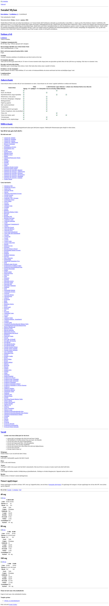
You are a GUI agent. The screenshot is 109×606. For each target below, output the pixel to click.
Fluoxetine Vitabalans (10, 285)
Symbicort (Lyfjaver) (9, 377)
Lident (6, 316)
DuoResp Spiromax (9, 255)
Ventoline (6, 416)
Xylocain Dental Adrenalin (11, 426)
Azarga (6, 209)
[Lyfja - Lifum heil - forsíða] (4, 1)
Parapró (6, 354)
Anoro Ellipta (7, 201)
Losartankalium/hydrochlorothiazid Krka (15, 325)
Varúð (3, 432)
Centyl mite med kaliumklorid (12, 233)
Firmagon (6, 278)
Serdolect (6, 161)
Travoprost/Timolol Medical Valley (13, 399)
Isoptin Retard (8, 151)
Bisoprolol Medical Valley (11, 212)
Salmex (6, 159)
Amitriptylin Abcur (9, 199)
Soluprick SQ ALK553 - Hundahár (13, 176)
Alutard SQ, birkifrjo (9, 138)
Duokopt (6, 253)
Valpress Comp (8, 410)
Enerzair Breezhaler (9, 268)
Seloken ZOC (8, 370)
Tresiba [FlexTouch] (9, 402)
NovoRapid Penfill (9, 345)
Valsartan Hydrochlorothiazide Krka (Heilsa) (16, 413)
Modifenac (7, 334)
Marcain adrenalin (9, 330)
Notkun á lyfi (6, 34)
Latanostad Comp (9, 313)
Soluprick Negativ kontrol (11, 167)
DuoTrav (6, 256)
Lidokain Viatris (8, 318)
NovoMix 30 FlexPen (10, 341)
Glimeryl (6, 298)
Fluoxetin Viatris (8, 282)
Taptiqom (6, 393)
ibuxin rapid (7, 307)
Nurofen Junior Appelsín (10, 348)
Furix (5, 288)
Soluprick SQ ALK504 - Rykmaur (13, 173)
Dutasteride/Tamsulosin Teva (12, 261)
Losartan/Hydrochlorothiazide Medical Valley (16, 324)
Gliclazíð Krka (8, 296)
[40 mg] (3, 498)
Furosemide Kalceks (9, 290)
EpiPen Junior (8, 272)
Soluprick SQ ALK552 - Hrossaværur (14, 174)
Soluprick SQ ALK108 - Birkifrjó (13, 170)
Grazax (6, 150)
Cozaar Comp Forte (9, 242)
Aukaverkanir (7, 80)
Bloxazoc (6, 213)
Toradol (6, 397)
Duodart (6, 252)
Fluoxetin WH (8, 284)
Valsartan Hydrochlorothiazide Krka (14, 411)
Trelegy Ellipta (8, 400)
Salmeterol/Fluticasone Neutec (12, 157)
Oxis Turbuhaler (8, 351)
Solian (5, 165)
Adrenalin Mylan (8, 190)
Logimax (6, 321)
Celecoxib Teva (8, 230)
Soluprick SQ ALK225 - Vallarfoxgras (14, 171)
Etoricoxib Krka (8, 273)
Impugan (6, 308)
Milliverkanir (7, 124)
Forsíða (9, 490)
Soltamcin (6, 374)
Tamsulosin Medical (9, 390)
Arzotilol (6, 207)
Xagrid (6, 417)
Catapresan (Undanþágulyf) (11, 224)
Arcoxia (6, 202)
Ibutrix (6, 305)
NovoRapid (7, 342)
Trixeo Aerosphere (9, 408)
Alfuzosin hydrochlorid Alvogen (13, 193)
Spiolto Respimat (8, 376)
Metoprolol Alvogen (9, 331)
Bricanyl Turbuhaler (9, 144)
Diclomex (6, 247)
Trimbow (6, 407)
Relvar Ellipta (7, 359)
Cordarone (7, 145)
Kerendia (6, 311)
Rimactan (6, 365)
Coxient (6, 239)
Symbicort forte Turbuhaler (11, 379)
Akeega (6, 192)
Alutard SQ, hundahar (10, 139)
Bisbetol (6, 210)
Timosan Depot (8, 396)
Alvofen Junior (8, 196)
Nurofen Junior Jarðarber (11, 350)
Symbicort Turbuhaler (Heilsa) (12, 384)
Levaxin (6, 314)
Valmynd (3, 4)
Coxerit (6, 238)
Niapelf (6, 338)
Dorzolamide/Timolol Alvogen (12, 250)
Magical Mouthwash (9, 327)
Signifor (6, 371)
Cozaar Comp (8, 241)
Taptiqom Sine (8, 394)
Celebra (6, 225)
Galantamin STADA (9, 291)
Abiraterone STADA (9, 187)
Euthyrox (6, 275)
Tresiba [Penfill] (8, 403)
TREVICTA (7, 405)
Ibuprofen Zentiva (9, 304)
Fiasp (5, 276)
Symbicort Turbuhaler (10, 382)
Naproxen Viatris (8, 336)
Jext (5, 310)
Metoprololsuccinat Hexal (11, 333)
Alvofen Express (8, 195)
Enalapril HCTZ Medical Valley (12, 265)
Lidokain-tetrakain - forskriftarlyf (13, 319)
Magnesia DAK (8, 328)
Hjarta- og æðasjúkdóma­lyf (12, 600)
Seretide (6, 162)
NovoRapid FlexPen (9, 344)
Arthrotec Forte (8, 206)
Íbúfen (6, 302)
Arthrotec (6, 204)
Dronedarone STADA (10, 147)
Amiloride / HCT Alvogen (11, 198)
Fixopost (6, 279)
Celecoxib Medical (9, 229)
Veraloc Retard (8, 179)
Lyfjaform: (4, 38)
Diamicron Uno (8, 245)
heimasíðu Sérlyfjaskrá (55, 484)
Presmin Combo (8, 356)
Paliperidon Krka (8, 353)
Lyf (20, 490)
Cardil (5, 222)
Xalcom (6, 419)
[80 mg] (3, 530)
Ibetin (5, 301)
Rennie (6, 361)
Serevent (6, 164)
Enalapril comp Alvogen (10, 264)
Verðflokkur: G (13, 14)
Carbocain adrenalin (9, 221)
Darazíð (6, 244)
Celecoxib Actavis (9, 227)
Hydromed (7, 299)
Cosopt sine (7, 236)
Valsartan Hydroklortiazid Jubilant (13, 414)
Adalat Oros (7, 189)
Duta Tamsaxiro (8, 258)
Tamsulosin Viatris (9, 391)
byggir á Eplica (13, 604)
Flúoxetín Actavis (9, 281)
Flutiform (6, 287)
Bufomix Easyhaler (9, 218)
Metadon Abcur (8, 154)
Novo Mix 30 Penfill (9, 339)
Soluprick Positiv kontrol (10, 168)
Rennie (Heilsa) (8, 362)
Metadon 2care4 (8, 153)
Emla (5, 262)
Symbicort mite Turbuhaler (11, 380)
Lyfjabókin (15, 490)
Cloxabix (6, 235)
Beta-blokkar (4, 14)
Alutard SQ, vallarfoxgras (11, 142)
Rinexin (6, 367)
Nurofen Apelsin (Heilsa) (11, 347)
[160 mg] (3, 562)
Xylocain (6, 422)
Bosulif (6, 215)
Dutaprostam (7, 259)
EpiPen (6, 270)
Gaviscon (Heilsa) (9, 295)
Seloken (6, 368)
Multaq (6, 156)
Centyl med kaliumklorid (10, 232)
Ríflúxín (6, 364)
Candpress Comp (8, 219)
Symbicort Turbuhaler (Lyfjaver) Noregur (15, 385)
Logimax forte (8, 322)
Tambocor (7, 387)
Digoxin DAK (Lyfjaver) (11, 249)
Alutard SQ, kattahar (9, 141)
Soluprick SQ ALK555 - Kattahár (13, 177)
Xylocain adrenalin (9, 423)
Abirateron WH (8, 186)
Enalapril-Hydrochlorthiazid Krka (13, 267)
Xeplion (6, 420)
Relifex (6, 357)
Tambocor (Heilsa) (9, 388)
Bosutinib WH (8, 216)
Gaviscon (6, 293)
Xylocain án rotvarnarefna (11, 425)
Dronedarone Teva (9, 148)
